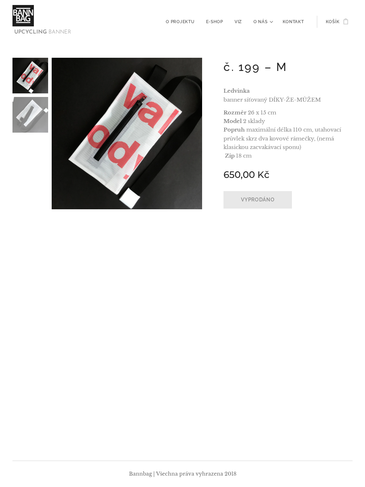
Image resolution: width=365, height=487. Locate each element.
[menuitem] (182, 22)
